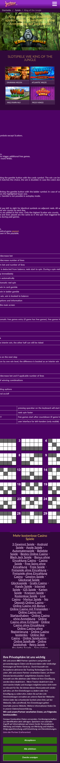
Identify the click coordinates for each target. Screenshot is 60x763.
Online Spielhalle (24, 641)
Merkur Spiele (32, 599)
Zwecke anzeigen (30, 758)
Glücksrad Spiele (29, 580)
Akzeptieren (29, 740)
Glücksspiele (19, 583)
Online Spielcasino (34, 638)
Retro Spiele (37, 644)
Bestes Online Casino (34, 554)
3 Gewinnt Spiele (23, 544)
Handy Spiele (23, 586)
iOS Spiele (29, 589)
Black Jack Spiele (21, 557)
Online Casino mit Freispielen (29, 609)
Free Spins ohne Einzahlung (29, 565)
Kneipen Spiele (34, 593)
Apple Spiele (34, 547)
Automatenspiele (23, 550)
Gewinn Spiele (34, 576)
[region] (30, 705)
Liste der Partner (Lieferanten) (17, 732)
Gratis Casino (38, 583)
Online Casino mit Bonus (29, 605)
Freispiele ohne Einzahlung (29, 570)
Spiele (18, 10)
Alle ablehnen (30, 749)
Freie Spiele (37, 567)
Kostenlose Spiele (26, 596)
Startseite (6, 10)
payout (15, 231)
